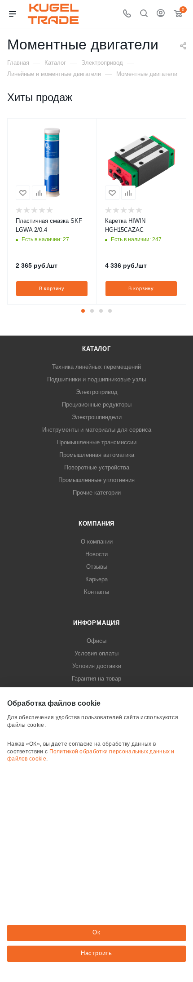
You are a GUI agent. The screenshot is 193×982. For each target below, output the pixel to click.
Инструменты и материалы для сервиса (96, 429)
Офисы (96, 640)
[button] (83, 311)
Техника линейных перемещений (96, 366)
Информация (96, 622)
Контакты (96, 591)
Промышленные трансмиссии (96, 442)
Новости (96, 554)
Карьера (96, 579)
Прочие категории (97, 492)
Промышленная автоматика (96, 454)
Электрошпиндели (97, 417)
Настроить (96, 953)
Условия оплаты (96, 653)
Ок (96, 932)
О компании (97, 541)
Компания (96, 523)
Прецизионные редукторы (97, 404)
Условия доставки (96, 666)
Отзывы (96, 566)
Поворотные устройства (96, 467)
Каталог (96, 348)
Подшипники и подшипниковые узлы (96, 379)
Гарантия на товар (96, 678)
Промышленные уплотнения (96, 480)
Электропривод (97, 392)
